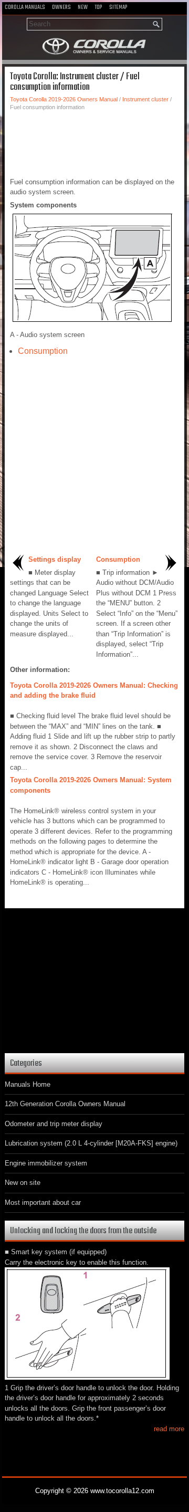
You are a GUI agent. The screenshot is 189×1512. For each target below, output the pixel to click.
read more (169, 1429)
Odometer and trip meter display (53, 1124)
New (83, 7)
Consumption (43, 350)
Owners (61, 7)
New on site (22, 1182)
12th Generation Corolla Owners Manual (65, 1104)
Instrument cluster (145, 99)
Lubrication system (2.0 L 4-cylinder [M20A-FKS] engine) (91, 1143)
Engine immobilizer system (46, 1163)
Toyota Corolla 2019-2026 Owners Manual (64, 99)
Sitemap (118, 7)
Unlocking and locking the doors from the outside (83, 1231)
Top (98, 7)
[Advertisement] (94, 142)
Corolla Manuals (25, 7)
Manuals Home (27, 1084)
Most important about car (43, 1202)
